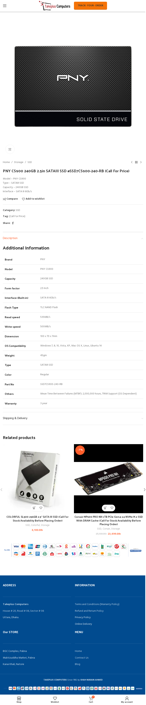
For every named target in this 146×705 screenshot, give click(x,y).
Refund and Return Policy (89, 611)
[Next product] (141, 162)
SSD (30, 162)
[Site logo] (54, 6)
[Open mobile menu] (5, 5)
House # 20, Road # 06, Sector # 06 (23, 611)
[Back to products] (136, 162)
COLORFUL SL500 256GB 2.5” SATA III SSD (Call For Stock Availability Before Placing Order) (37, 518)
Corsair (106, 529)
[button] (34, 508)
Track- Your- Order (90, 6)
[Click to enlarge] (10, 149)
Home (6, 162)
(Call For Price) (17, 216)
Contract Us (81, 658)
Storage (18, 162)
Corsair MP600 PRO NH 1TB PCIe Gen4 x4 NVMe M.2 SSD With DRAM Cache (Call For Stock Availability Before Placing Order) (109, 520)
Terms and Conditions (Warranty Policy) (97, 604)
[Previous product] (131, 162)
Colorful (35, 525)
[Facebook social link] (12, 223)
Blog (77, 664)
